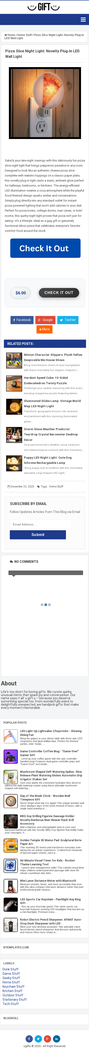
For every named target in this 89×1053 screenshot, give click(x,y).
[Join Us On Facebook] (29, 1039)
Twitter (70, 320)
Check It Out (58, 293)
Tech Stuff (11, 1004)
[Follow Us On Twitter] (38, 1039)
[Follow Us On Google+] (47, 1039)
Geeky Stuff (11, 978)
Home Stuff (56, 486)
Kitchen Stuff (12, 991)
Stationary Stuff (15, 999)
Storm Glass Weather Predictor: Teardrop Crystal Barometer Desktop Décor (51, 434)
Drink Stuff (10, 969)
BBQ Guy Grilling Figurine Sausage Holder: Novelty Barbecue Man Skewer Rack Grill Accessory (47, 820)
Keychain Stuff (13, 986)
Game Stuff (11, 973)
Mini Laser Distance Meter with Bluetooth (48, 880)
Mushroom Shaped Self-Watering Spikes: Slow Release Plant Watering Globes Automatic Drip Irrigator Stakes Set (51, 775)
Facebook (23, 320)
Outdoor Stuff (13, 995)
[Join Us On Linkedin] (56, 1039)
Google (47, 320)
